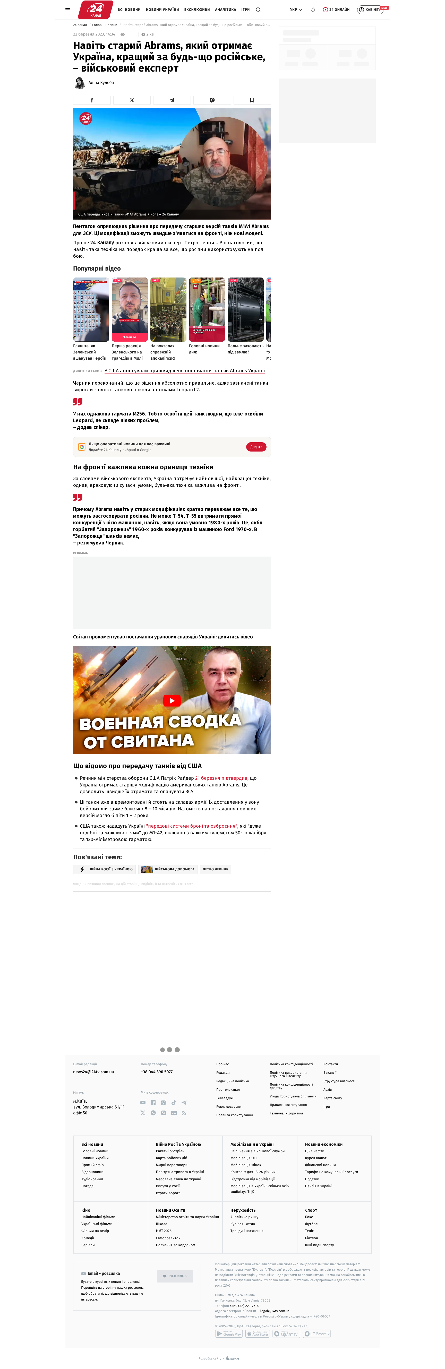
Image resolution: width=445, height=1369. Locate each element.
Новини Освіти (170, 1210)
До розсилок (175, 1276)
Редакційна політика (232, 1081)
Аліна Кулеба (101, 83)
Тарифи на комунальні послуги (331, 1172)
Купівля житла (242, 1224)
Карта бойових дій (171, 1158)
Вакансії (329, 1073)
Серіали (88, 1245)
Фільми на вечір (95, 1231)
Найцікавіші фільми (98, 1217)
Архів (327, 1089)
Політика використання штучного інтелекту (288, 1074)
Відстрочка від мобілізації (252, 1179)
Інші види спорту (319, 1245)
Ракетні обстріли (170, 1151)
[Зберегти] (252, 100)
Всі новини (129, 9)
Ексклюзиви (197, 9)
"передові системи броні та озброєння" (191, 826)
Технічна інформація (286, 1113)
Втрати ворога (168, 1193)
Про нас (222, 1064)
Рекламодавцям (228, 1106)
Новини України (162, 9)
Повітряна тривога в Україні (180, 1172)
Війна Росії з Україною (178, 1144)
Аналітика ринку (244, 1217)
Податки (312, 1179)
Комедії (87, 1238)
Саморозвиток (168, 1238)
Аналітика (225, 9)
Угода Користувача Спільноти (293, 1096)
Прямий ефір (92, 1165)
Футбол (311, 1224)
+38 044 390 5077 (157, 1072)
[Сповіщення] (313, 9)
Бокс (309, 1217)
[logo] (95, 10)
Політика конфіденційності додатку (291, 1086)
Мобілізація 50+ (243, 1158)
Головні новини (105, 25)
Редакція (223, 1073)
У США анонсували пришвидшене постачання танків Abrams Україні (185, 371)
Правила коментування (288, 1105)
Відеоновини (92, 1172)
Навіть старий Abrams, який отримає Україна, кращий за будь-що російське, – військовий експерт (197, 25)
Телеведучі (225, 1098)
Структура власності (339, 1081)
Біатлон (311, 1238)
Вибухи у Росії (168, 1186)
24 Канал (80, 25)
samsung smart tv (317, 1333)
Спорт (311, 1210)
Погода (87, 1186)
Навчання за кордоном (175, 1245)
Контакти (330, 1064)
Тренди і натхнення (246, 1231)
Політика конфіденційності (291, 1064)
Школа (161, 1224)
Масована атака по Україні (178, 1179)
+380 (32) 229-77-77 (245, 1306)
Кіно (85, 1210)
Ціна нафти (314, 1151)
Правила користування (234, 1115)
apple (257, 1333)
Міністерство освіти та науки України (187, 1217)
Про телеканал (228, 1089)
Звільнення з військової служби (257, 1151)
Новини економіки (324, 1144)
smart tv (286, 1333)
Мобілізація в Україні (252, 1144)
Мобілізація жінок (245, 1165)
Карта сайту (332, 1098)
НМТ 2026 (164, 1231)
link (142, 1102)
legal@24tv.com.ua (274, 1311)
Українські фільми (96, 1224)
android (229, 1333)
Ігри (245, 9)
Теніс (309, 1231)
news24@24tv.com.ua (93, 1072)
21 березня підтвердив (221, 778)
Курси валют (316, 1158)
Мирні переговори (171, 1165)
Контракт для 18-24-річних (252, 1172)
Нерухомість (243, 1210)
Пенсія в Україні (318, 1186)
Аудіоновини (92, 1179)
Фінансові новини (320, 1165)
